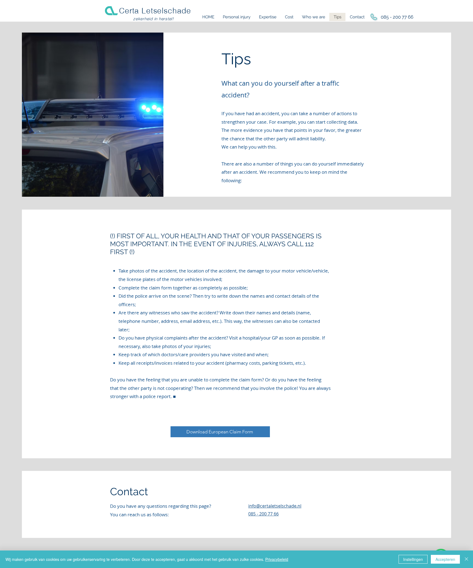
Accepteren (445, 559)
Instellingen (413, 559)
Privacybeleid (276, 559)
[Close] (466, 559)
